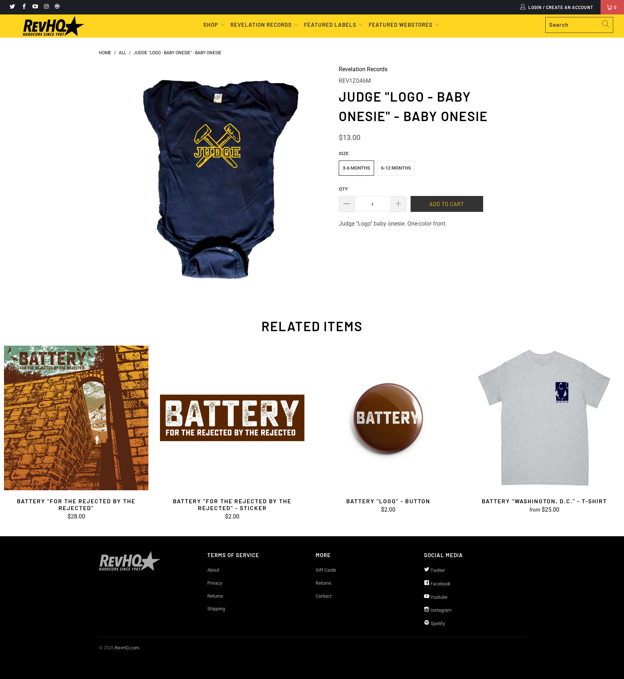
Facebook (440, 583)
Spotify (437, 623)
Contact (324, 596)
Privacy (214, 583)
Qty (343, 189)
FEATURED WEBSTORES (401, 24)
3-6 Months (356, 168)
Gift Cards (326, 570)
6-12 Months (396, 168)
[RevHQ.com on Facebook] (23, 7)
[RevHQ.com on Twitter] (12, 7)
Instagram (440, 610)
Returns (215, 596)
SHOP (211, 24)
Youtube (438, 597)
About (213, 570)
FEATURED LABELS (330, 24)
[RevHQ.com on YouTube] (35, 7)
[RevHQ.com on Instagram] (46, 7)
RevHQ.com (127, 647)
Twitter (437, 570)
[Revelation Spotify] (56, 7)
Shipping (216, 608)
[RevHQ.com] (53, 26)
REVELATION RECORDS (261, 24)
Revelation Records (363, 69)
